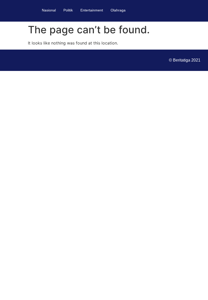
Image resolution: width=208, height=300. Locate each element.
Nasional (49, 10)
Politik (68, 10)
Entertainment (91, 10)
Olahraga (118, 10)
